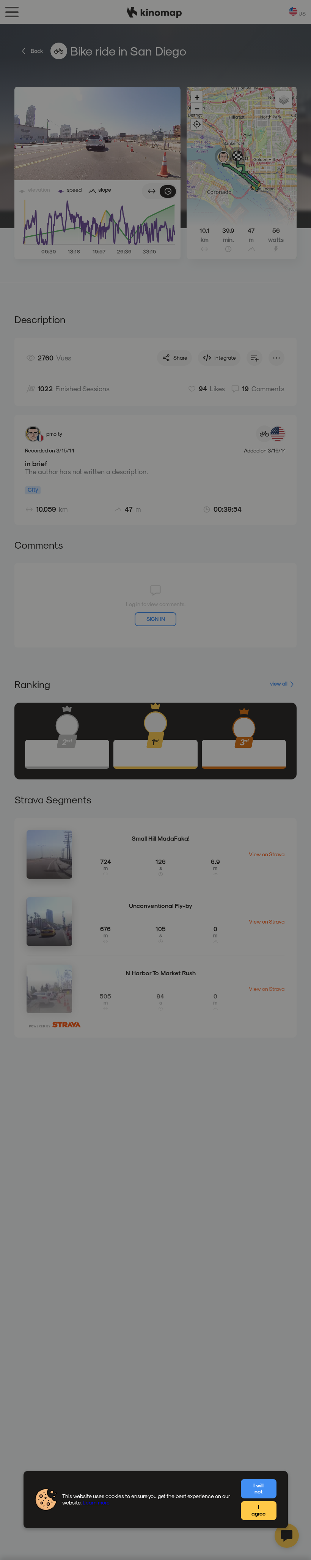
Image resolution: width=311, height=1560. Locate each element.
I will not (258, 1488)
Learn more (96, 1502)
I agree (258, 1510)
